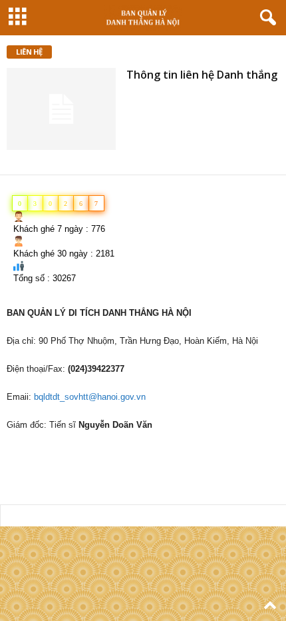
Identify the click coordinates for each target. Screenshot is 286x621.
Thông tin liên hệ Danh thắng (201, 74)
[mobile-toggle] (17, 17)
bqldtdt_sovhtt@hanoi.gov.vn (90, 397)
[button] (265, 18)
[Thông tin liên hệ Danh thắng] (61, 109)
